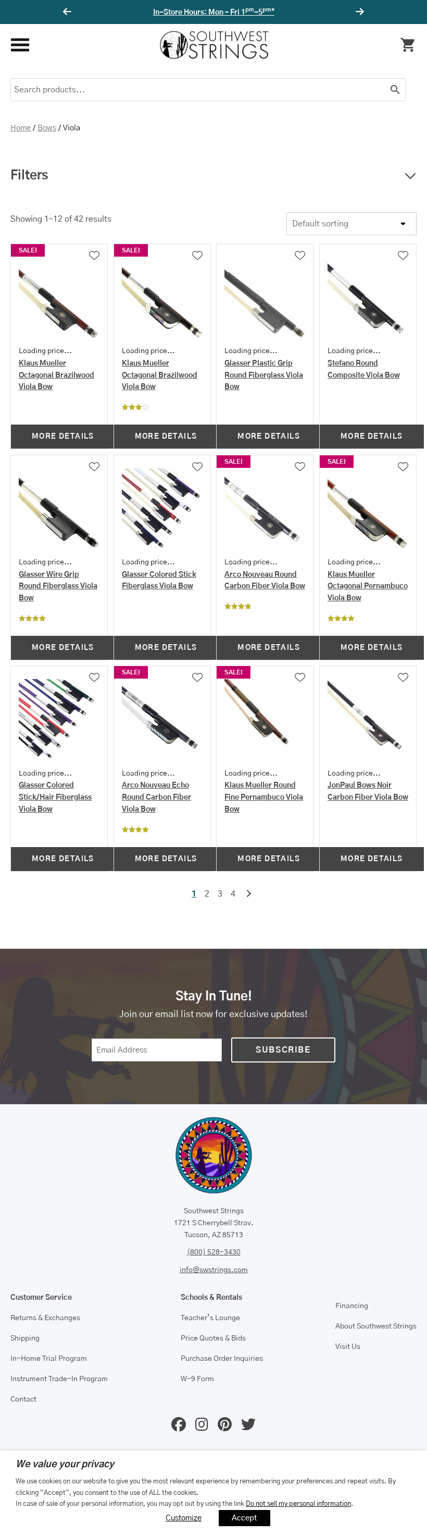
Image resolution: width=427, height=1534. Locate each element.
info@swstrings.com (214, 1270)
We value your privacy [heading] (65, 1464)
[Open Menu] (19, 45)
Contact (23, 1399)
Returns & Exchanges (45, 1318)
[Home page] (214, 45)
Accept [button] (244, 1518)
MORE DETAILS (63, 436)
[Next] (358, 12)
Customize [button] (184, 1518)
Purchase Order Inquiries (222, 1358)
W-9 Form (197, 1379)
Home (20, 128)
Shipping (25, 1338)
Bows (46, 128)
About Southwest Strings (376, 1326)
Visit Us (347, 1346)
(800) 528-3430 (214, 1252)
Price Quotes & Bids (213, 1338)
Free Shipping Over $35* (213, 12)
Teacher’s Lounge (210, 1318)
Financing (351, 1306)
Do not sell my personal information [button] (298, 1503)
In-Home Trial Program (48, 1358)
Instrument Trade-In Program (59, 1379)
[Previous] (68, 12)
